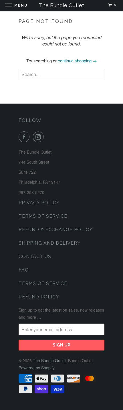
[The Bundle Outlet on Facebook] (25, 136)
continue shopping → (77, 61)
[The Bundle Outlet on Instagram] (39, 136)
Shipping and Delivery (50, 243)
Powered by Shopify (37, 368)
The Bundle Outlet (49, 360)
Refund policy (39, 297)
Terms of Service (43, 216)
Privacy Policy (39, 202)
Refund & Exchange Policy (56, 229)
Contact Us (35, 256)
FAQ (24, 270)
